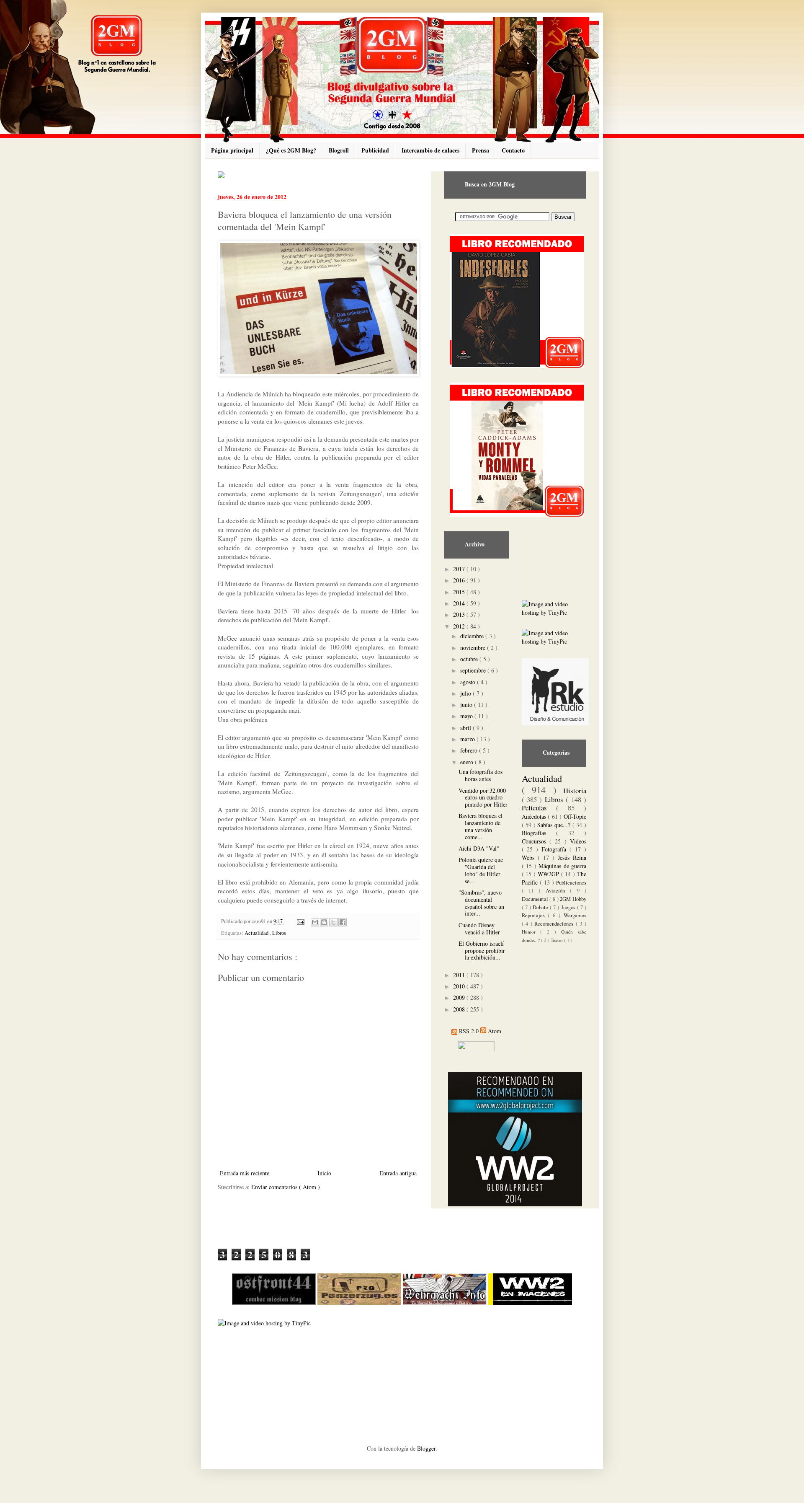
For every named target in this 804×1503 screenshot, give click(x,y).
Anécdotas (535, 816)
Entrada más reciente (244, 1173)
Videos (578, 841)
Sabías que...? (554, 825)
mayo (467, 716)
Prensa (480, 150)
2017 (459, 569)
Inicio (324, 1173)
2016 (459, 580)
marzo (468, 739)
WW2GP (549, 874)
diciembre (472, 636)
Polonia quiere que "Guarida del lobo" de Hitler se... (481, 870)
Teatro (557, 940)
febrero (469, 750)
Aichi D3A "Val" (479, 848)
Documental (536, 899)
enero (467, 762)
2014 (459, 603)
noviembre (473, 648)
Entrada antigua (398, 1173)
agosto (468, 682)
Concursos (535, 841)
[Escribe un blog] (324, 922)
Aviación (558, 890)
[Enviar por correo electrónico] (315, 922)
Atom (494, 1031)
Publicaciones (571, 882)
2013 (459, 614)
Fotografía (555, 849)
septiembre (473, 670)
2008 (459, 1009)
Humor (531, 932)
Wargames (575, 915)
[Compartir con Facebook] (342, 922)
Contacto (513, 150)
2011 (459, 975)
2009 (459, 997)
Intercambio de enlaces (430, 150)
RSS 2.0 (469, 1031)
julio (466, 693)
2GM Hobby (573, 899)
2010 (459, 986)
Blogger (426, 1448)
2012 (459, 626)
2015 (459, 592)
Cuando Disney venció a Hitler (479, 928)
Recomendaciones (555, 923)
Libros (279, 932)
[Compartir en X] (333, 922)
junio (467, 705)
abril (466, 728)
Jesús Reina (572, 857)
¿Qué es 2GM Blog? (291, 150)
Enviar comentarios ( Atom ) (285, 1187)
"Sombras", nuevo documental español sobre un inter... (481, 902)
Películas (539, 807)
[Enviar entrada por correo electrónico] (300, 921)
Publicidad (375, 150)
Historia (574, 790)
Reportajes (535, 915)
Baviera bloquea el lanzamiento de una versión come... (480, 826)
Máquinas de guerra (562, 866)
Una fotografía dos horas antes (480, 775)
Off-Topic (575, 816)
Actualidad (257, 932)
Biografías (539, 833)
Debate (541, 907)
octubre (469, 659)
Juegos (569, 907)
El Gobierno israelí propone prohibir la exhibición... (482, 950)
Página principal (232, 150)
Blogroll (339, 150)
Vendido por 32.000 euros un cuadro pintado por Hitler (483, 797)
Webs (530, 857)
